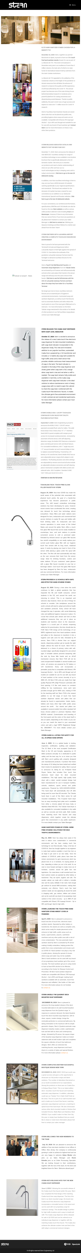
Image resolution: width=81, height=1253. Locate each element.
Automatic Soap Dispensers (51, 268)
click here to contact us (56, 222)
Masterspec (45, 214)
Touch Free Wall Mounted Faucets (57, 265)
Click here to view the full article (51, 478)
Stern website (57, 209)
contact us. (47, 987)
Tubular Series (70, 268)
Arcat (69, 212)
